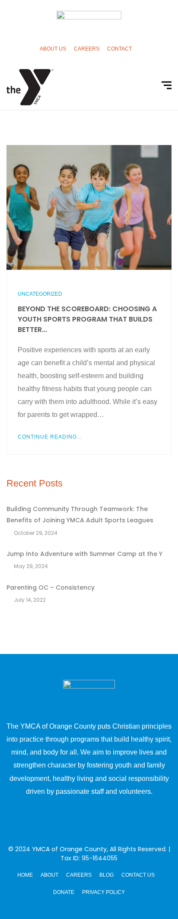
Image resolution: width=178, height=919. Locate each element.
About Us (53, 49)
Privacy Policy (103, 892)
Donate (63, 892)
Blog (106, 875)
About (49, 875)
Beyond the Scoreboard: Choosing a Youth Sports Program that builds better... (87, 319)
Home (25, 875)
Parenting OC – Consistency (50, 587)
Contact (119, 49)
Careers (86, 49)
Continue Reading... (50, 437)
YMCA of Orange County (69, 849)
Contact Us (138, 875)
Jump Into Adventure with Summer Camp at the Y (84, 554)
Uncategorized (40, 294)
